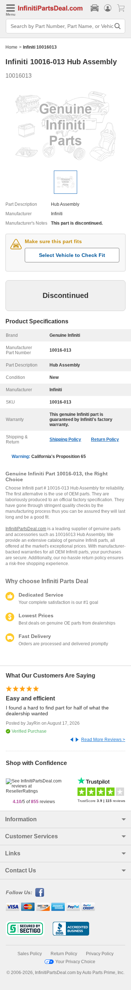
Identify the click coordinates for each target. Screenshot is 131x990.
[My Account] (107, 8)
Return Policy (105, 439)
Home (11, 47)
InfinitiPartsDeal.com (25, 528)
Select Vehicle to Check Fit (72, 255)
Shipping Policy (65, 439)
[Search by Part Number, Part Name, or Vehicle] (117, 26)
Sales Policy (29, 953)
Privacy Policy (100, 953)
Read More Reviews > (103, 739)
